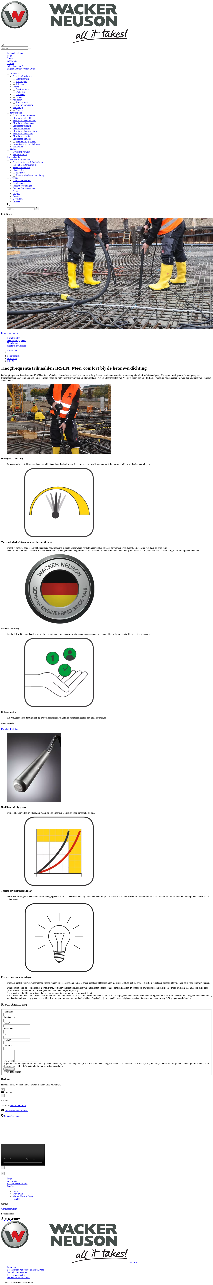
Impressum (12, 1267)
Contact (10, 58)
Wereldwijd (12, 61)
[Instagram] (6, 1219)
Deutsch (18, 68)
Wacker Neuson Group (17, 1183)
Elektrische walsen (21, 128)
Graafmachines (22, 89)
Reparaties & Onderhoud (24, 165)
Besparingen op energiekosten (26, 144)
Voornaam (8, 1011)
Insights (16, 193)
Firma (6, 1023)
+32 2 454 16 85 (18, 1105)
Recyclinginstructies (16, 1275)
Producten (14, 73)
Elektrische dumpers (22, 139)
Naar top (133, 1262)
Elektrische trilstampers (23, 123)
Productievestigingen (22, 185)
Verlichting (18, 107)
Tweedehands (13, 157)
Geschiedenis (19, 183)
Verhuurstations (20, 154)
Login (9, 55)
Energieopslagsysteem (26, 141)
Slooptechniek (22, 102)
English (10, 68)
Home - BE (12, 350)
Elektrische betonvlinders (24, 120)
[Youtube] (15, 1219)
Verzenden (9, 1069)
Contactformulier (9, 1209)
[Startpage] (64, 42)
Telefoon (7, 1045)
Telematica (21, 172)
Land (6, 1034)
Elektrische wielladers (23, 133)
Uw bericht (8, 1061)
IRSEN (10, 361)
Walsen (16, 86)
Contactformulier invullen (16, 1110)
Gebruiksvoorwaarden (17, 1272)
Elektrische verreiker (22, 136)
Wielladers (20, 92)
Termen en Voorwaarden (18, 1277)
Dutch (32, 68)
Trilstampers (21, 81)
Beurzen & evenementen (24, 188)
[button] (16, 66)
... (8, 353)
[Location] (3, 1219)
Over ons (14, 178)
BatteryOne (18, 146)
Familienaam (9, 1017)
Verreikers (20, 94)
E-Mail (7, 1040)
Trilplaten (20, 84)
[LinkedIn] (18, 1219)
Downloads (18, 199)
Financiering (18, 170)
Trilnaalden (12, 358)
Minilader (17, 99)
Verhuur (13, 149)
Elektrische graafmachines (25, 131)
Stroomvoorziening (24, 105)
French (26, 68)
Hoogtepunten (13, 338)
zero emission (16, 112)
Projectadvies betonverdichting (30, 175)
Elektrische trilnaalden (23, 118)
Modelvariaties (13, 343)
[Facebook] (9, 1219)
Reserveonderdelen (21, 167)
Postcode (8, 1028)
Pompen (19, 110)
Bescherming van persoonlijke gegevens (25, 1269)
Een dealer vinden (15, 53)
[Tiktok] (12, 1219)
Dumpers (20, 97)
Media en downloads (16, 345)
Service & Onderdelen (20, 159)
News (15, 191)
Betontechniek (22, 79)
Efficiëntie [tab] (15, 729)
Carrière (10, 63)
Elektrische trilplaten (22, 126)
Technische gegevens (16, 340)
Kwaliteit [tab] (5, 729)
